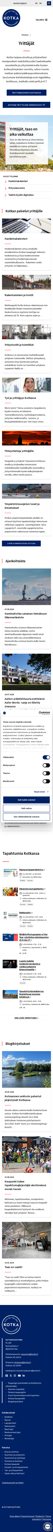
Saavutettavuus (27, 1516)
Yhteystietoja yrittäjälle (19, 451)
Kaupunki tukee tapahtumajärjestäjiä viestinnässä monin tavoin (25, 1185)
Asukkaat (9, 1417)
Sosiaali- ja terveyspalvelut (16, 1467)
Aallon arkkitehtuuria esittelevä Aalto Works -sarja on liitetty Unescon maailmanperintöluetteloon (25, 704)
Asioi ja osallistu (12, 1451)
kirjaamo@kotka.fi (22, 1362)
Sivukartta (40, 1516)
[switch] (46, 765)
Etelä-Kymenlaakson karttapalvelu (23, 1395)
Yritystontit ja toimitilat (19, 344)
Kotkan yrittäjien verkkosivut (29, 104)
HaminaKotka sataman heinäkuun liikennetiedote (26, 615)
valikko (40, 19)
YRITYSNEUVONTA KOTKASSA (26, 92)
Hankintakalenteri (18, 181)
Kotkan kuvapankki (16, 1398)
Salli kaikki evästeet (26, 800)
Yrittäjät (8, 1435)
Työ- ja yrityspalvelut (14, 1470)
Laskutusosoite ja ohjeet (13, 1482)
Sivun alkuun (15, 1516)
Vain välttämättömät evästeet (26, 817)
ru (40, 3)
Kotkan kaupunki (12, 1464)
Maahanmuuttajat (13, 1432)
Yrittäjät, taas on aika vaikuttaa (23, 131)
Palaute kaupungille (17, 1392)
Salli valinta (26, 808)
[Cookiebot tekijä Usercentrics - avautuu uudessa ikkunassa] (39, 713)
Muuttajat (9, 1429)
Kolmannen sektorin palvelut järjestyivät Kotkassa (23, 1098)
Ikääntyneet (10, 1426)
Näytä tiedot (39, 792)
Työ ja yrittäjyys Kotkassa (20, 398)
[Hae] (49, 3)
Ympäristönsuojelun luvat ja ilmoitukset (22, 505)
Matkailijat (9, 1438)
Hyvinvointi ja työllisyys (15, 1458)
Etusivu (25, 34)
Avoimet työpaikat (16, 1389)
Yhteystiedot (20, 3)
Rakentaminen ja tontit (19, 295)
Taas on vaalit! (13, 1267)
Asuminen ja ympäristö (15, 1454)
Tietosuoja (46, 1519)
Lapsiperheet (10, 1423)
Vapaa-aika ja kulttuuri (14, 1473)
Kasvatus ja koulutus (14, 1461)
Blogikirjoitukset (15, 1401)
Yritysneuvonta (16, 187)
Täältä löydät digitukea (21, 194)
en (36, 3)
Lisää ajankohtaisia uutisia (21, 543)
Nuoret (8, 1420)
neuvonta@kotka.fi (29, 1354)
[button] (47, 1526)
